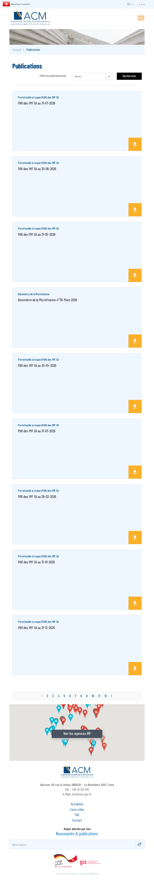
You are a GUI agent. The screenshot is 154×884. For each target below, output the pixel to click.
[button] (92, 76)
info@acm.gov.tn (81, 794)
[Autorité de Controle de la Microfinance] (30, 17)
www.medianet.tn (89, 873)
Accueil (17, 49)
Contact (77, 820)
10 (93, 696)
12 (105, 696)
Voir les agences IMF (77, 733)
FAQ (77, 814)
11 (99, 696)
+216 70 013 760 (80, 789)
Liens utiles (77, 809)
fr (128, 4)
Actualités (77, 804)
